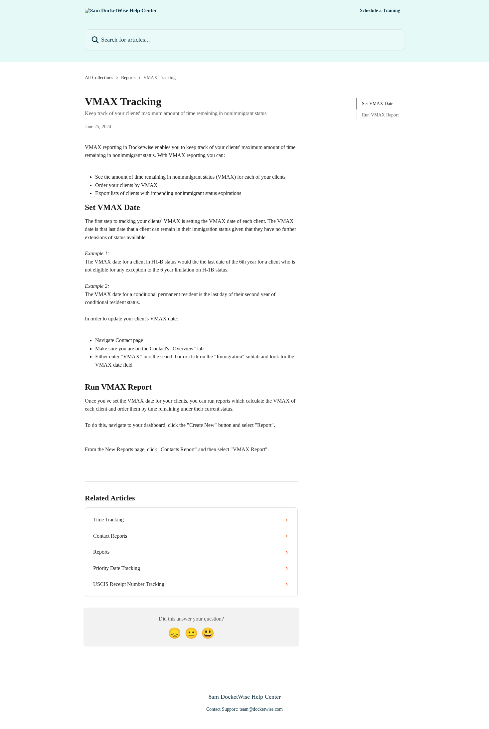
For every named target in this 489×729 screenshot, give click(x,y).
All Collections (99, 77)
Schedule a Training (380, 10)
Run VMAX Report (380, 114)
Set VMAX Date (377, 103)
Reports (128, 77)
